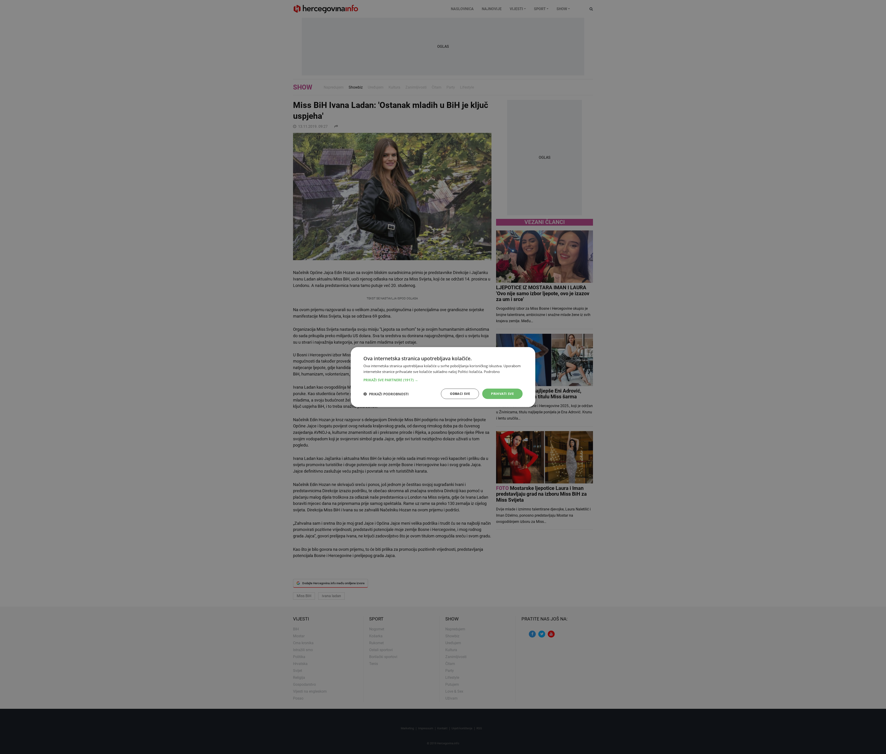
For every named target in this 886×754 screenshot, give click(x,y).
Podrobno (492, 371)
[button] (443, 380)
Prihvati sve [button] (502, 393)
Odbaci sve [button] (460, 393)
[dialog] (443, 377)
